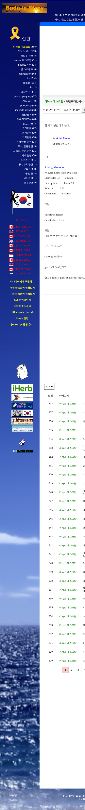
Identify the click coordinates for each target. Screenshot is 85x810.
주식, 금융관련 (25, 146)
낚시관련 (28, 178)
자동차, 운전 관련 (22, 151)
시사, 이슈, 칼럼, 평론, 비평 (69, 19)
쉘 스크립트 (27, 69)
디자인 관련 (27, 92)
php (31, 87)
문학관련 (28, 169)
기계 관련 (27, 155)
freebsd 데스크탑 (22, 60)
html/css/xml (25, 73)
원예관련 (28, 182)
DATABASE (27, 101)
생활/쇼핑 (27, 114)
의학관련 (27, 137)
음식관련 (27, 132)
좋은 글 (29, 173)
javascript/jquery (23, 96)
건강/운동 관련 (24, 141)
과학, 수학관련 (25, 164)
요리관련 (27, 128)
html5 (30, 78)
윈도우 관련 (27, 55)
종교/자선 (28, 123)
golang (26, 83)
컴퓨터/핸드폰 (24, 119)
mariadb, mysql (23, 110)
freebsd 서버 (25, 64)
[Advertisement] (22, 345)
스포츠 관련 (27, 160)
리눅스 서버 (24, 51)
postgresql (26, 105)
